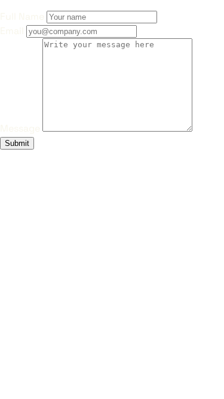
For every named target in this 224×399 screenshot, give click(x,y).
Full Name (22, 16)
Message (20, 128)
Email (12, 31)
